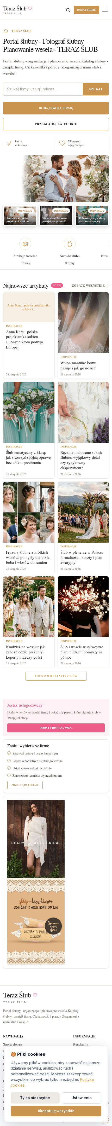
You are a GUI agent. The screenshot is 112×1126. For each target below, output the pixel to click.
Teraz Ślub (17, 995)
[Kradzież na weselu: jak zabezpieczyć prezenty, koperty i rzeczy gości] (28, 606)
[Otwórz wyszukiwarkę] (68, 10)
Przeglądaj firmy (25, 785)
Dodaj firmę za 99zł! (56, 728)
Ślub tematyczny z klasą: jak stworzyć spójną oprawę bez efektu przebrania (28, 457)
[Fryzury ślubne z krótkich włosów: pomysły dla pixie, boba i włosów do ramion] (28, 512)
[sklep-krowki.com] (36, 921)
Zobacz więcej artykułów (56, 676)
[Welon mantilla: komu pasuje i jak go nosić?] (83, 322)
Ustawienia (81, 1098)
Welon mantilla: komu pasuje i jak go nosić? (78, 365)
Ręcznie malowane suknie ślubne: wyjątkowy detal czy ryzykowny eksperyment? (81, 460)
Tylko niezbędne (35, 1098)
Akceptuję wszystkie (56, 1111)
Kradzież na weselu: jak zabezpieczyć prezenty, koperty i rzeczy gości (25, 652)
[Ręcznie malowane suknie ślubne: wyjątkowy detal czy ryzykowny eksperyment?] (83, 412)
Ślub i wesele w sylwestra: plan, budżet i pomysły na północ (81, 652)
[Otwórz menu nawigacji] (105, 10)
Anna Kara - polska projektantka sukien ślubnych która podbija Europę (24, 339)
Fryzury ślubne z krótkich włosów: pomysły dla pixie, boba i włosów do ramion (28, 557)
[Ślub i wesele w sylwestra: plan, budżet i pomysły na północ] (83, 606)
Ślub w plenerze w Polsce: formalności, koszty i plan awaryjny (81, 557)
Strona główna (12, 1044)
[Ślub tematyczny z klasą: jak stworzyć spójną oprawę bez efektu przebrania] (28, 412)
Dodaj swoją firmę (56, 108)
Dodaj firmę (86, 9)
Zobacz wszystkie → (90, 285)
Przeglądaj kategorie (56, 124)
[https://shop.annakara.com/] (36, 839)
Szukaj (95, 89)
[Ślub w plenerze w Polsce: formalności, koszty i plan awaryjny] (83, 512)
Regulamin (80, 1044)
